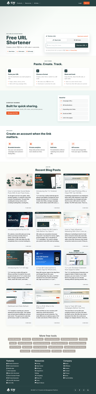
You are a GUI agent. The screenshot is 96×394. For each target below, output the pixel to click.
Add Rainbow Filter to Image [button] (77, 343)
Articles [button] (36, 3)
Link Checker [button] (26, 339)
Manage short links (13, 113)
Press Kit (39, 378)
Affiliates (67, 366)
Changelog (39, 375)
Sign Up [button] (86, 3)
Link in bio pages (68, 117)
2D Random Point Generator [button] (41, 343)
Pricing (38, 363)
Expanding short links (69, 109)
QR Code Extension (13, 366)
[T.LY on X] (75, 390)
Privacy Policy (74, 50)
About (66, 363)
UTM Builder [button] (83, 339)
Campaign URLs (67, 101)
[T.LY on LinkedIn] (88, 390)
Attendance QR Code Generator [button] (41, 351)
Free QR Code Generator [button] (52, 339)
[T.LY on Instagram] (83, 390)
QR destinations (67, 105)
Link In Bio (10, 383)
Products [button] (20, 3)
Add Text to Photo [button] (15, 347)
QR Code (78, 40)
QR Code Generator (13, 378)
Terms (67, 50)
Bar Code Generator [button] (69, 351)
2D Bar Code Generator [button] (25, 343)
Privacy (67, 373)
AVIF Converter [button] (56, 351)
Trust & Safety (69, 378)
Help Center (39, 366)
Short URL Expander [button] (14, 339)
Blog (37, 373)
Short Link (58, 40)
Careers (67, 368)
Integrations (39, 370)
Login (80, 3)
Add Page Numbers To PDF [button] (59, 343)
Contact (67, 370)
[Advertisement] (48, 20)
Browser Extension (13, 363)
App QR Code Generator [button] (55, 347)
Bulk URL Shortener (13, 373)
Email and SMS (67, 113)
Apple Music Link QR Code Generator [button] (75, 347)
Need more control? (83, 36)
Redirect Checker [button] (38, 339)
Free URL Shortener (13, 380)
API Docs (38, 368)
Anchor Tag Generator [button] (40, 347)
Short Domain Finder (14, 375)
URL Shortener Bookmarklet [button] (69, 339)
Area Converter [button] (25, 351)
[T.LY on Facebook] (79, 390)
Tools (38, 380)
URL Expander (11, 370)
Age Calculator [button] (27, 347)
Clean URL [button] (13, 343)
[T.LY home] (10, 3)
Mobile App (10, 368)
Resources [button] (28, 3)
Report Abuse (40, 383)
